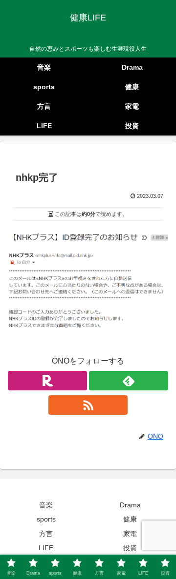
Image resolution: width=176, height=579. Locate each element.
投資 (130, 548)
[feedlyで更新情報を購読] (128, 380)
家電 (130, 534)
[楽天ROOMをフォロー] (47, 380)
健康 (130, 519)
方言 (46, 534)
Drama (130, 505)
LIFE (46, 548)
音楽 (46, 505)
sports (46, 519)
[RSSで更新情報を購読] (88, 405)
